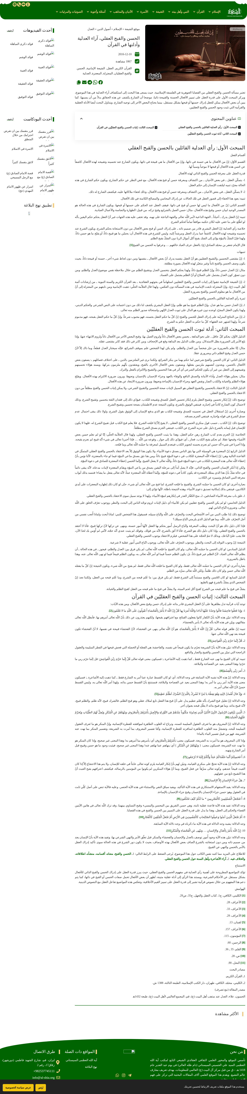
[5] (156, 693)
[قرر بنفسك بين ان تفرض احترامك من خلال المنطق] (44, 135)
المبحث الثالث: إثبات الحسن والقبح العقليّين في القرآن (125, 127)
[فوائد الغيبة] (44, 70)
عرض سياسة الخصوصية (18, 1087)
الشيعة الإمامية (96, 68)
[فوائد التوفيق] (44, 97)
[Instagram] (123, 1075)
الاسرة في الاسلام (22, 148)
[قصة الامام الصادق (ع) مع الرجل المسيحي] (44, 175)
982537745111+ (44, 1071)
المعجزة (97, 73)
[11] (169, 830)
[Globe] (15, 4)
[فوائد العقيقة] (44, 83)
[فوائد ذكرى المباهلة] (44, 44)
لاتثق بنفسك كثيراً (22, 162)
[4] (221, 670)
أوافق (40, 1087)
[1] (131, 245)
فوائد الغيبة (26, 70)
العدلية (87, 73)
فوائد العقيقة (25, 83)
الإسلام (118, 29)
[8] (206, 780)
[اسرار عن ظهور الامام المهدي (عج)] (44, 188)
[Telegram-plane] (129, 1075)
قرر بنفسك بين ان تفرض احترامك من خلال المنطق (18, 135)
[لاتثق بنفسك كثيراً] (44, 162)
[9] (178, 798)
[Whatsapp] (117, 1075)
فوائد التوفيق (25, 96)
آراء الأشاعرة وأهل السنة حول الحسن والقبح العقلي (195, 858)
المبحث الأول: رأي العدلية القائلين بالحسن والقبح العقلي (207, 127)
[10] (141, 817)
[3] (209, 640)
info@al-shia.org (43, 1077)
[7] (184, 757)
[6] (227, 717)
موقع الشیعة (132, 29)
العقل (110, 68)
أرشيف (10, 30)
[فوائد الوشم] (44, 57)
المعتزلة (108, 73)
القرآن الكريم (123, 68)
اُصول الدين (104, 29)
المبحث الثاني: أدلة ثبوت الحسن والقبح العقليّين (212, 133)
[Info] (28, 4)
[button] (214, 11)
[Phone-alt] (19, 4)
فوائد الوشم (26, 57)
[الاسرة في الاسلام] (44, 148)
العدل (91, 29)
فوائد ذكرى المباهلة (21, 43)
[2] (110, 610)
